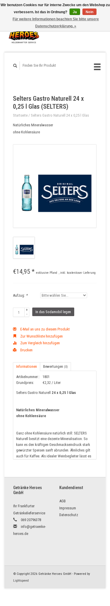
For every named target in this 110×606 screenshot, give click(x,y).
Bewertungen (55, 366)
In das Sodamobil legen (53, 312)
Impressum (67, 508)
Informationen (26, 366)
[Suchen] (15, 65)
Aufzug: (20, 295)
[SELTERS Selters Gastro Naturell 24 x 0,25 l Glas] (54, 186)
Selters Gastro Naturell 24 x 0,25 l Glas (60, 115)
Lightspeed (21, 580)
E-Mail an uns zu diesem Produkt (44, 329)
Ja (75, 12)
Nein (89, 12)
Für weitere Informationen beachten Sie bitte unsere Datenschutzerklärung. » (56, 22)
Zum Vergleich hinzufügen (39, 343)
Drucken (26, 350)
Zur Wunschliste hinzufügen (41, 336)
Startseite (20, 115)
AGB (62, 501)
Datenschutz (68, 515)
